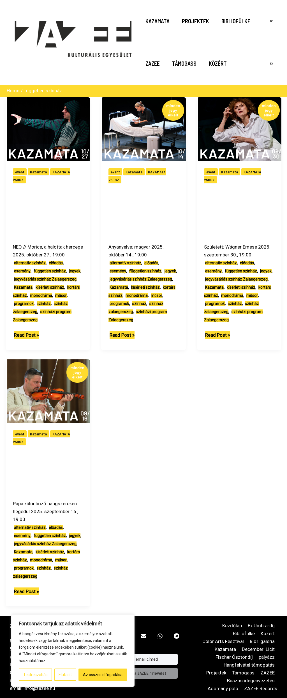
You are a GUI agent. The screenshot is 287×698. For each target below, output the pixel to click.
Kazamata (157, 21)
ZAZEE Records (260, 688)
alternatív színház (30, 263)
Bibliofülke (235, 21)
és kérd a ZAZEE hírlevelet (143, 673)
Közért (218, 63)
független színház (50, 271)
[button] (143, 636)
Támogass (184, 63)
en (271, 63)
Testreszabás (35, 674)
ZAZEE (152, 63)
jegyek (74, 271)
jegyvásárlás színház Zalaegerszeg (45, 279)
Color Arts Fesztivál (223, 641)
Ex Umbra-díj (261, 625)
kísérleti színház (50, 287)
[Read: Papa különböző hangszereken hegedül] (49, 390)
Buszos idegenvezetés (251, 680)
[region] (73, 650)
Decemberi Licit (258, 649)
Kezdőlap (232, 625)
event (19, 171)
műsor (61, 295)
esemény (22, 271)
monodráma (41, 295)
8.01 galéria (262, 641)
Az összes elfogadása (102, 674)
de (271, 21)
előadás (56, 263)
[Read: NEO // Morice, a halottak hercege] (49, 128)
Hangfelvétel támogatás (249, 665)
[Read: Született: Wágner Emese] (240, 128)
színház (44, 303)
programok (24, 303)
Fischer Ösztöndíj (234, 657)
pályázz (267, 657)
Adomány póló (223, 688)
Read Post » (26, 335)
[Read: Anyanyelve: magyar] (144, 128)
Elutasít (65, 674)
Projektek (195, 21)
